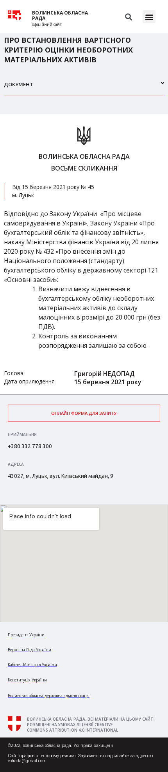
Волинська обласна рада (60, 15)
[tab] (84, 87)
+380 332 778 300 (30, 446)
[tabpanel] (84, 254)
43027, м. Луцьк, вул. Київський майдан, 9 (60, 476)
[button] (149, 16)
